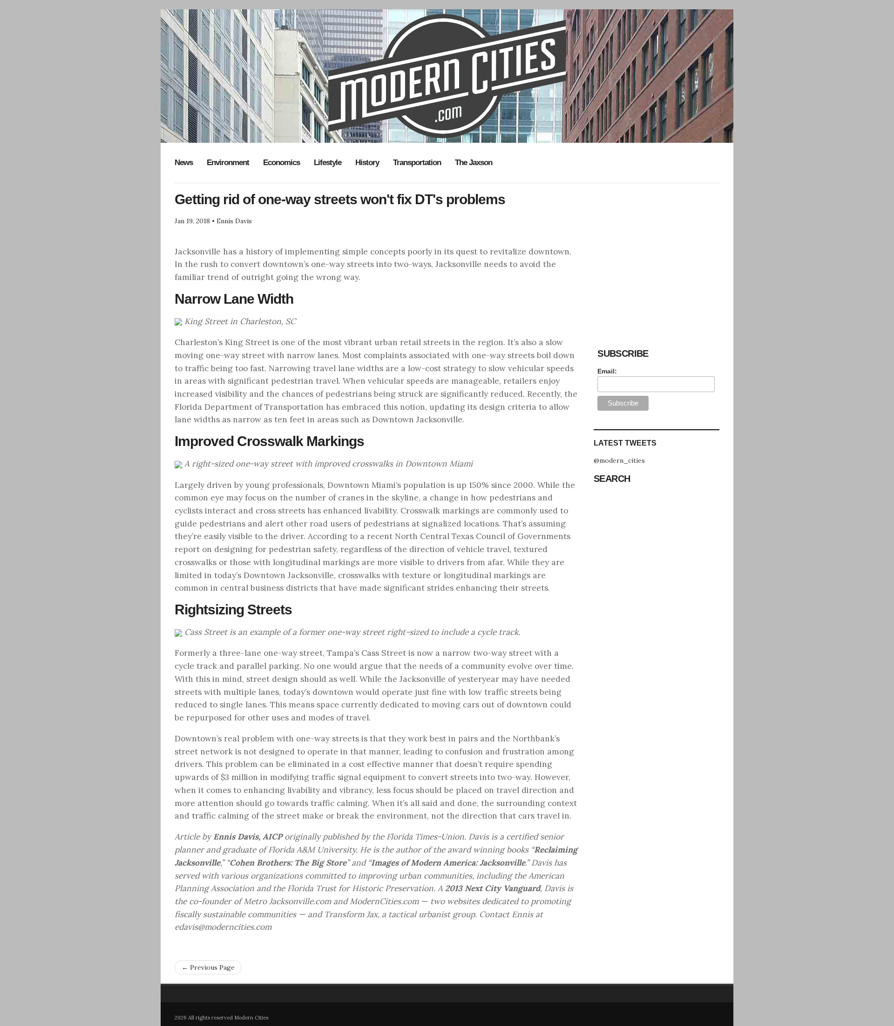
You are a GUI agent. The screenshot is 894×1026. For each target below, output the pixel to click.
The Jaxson (473, 162)
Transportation (417, 162)
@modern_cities (619, 460)
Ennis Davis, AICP (247, 837)
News (184, 162)
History (367, 162)
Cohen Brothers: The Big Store (288, 863)
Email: (607, 371)
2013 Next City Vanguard (492, 888)
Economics (281, 162)
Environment (228, 162)
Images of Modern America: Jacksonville (448, 863)
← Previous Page (208, 967)
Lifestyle (327, 162)
